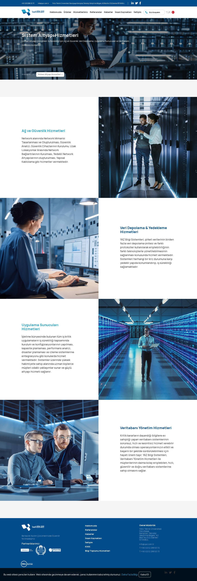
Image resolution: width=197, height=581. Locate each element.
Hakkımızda (56, 12)
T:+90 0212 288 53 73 (149, 551)
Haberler (108, 12)
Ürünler (67, 12)
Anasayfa (26, 74)
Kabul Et (145, 574)
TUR (168, 12)
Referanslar (96, 12)
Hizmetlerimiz (80, 12)
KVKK (87, 546)
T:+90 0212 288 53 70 (149, 547)
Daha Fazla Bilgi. (130, 574)
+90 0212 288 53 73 (28, 3)
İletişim (137, 12)
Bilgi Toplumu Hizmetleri (97, 550)
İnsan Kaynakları (123, 12)
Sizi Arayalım (154, 12)
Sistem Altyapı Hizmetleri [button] (49, 74)
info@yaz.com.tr (43, 3)
